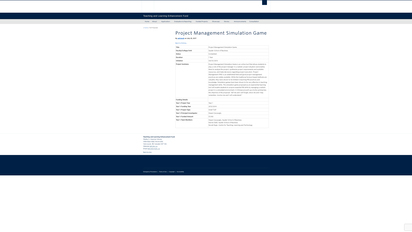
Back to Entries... (181, 43)
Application (165, 21)
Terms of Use (163, 171)
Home (147, 21)
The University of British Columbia (148, 6)
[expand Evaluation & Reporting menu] (193, 21)
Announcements (240, 21)
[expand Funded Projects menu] (209, 21)
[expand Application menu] (171, 21)
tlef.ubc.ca (153, 146)
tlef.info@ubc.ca (154, 149)
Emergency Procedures (150, 171)
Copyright (172, 171)
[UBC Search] (264, 2)
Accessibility (180, 171)
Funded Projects (202, 21)
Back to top (147, 152)
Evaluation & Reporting (182, 21)
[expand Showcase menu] (221, 21)
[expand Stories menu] (231, 21)
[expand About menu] (158, 21)
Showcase (216, 21)
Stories (226, 21)
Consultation (254, 21)
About (154, 21)
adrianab (181, 38)
